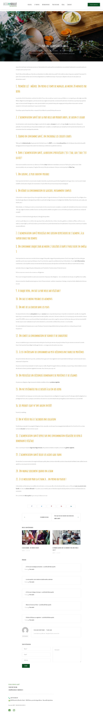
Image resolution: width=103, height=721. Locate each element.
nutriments (65, 53)
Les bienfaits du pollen (44, 517)
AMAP (50, 143)
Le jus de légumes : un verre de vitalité (30, 548)
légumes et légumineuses (36, 447)
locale (66, 124)
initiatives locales (26, 143)
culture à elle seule (29, 488)
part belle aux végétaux (49, 291)
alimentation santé (52, 53)
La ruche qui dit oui (61, 143)
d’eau (45, 164)
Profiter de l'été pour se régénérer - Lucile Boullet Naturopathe (40, 617)
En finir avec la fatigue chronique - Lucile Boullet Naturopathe (40, 592)
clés (60, 53)
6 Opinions (55, 50)
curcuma (44, 314)
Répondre (25, 636)
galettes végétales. (70, 447)
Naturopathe (28, 495)
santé (50, 56)
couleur (33, 307)
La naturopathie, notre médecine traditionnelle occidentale (39, 579)
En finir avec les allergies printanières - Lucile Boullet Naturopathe (40, 566)
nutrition (71, 53)
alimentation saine (41, 53)
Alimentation (66, 50)
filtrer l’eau (71, 167)
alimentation (32, 53)
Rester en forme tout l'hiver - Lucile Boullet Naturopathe (38, 604)
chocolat (23, 428)
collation (51, 419)
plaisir (62, 479)
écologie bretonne (39, 630)
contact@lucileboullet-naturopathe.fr (16, 690)
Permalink (31, 569)
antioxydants (33, 314)
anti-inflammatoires (80, 261)
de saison (53, 124)
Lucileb (45, 50)
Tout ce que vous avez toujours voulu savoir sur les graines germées (64, 517)
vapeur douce (21, 238)
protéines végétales (55, 382)
